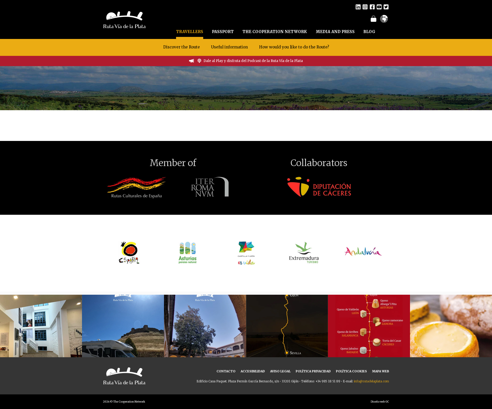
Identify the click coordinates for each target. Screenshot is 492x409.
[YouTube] (379, 7)
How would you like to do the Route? (294, 47)
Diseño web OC (380, 401)
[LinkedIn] (358, 7)
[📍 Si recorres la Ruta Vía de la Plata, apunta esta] (451, 336)
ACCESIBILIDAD (253, 371)
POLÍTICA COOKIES (351, 371)
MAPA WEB (380, 371)
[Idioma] (384, 20)
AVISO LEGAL (280, 371)
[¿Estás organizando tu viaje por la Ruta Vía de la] (41, 336)
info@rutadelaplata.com (371, 381)
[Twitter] (386, 7)
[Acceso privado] (373, 18)
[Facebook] (372, 7)
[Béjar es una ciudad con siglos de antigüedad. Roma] (205, 336)
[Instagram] (365, 7)
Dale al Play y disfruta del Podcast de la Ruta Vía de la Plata (253, 61)
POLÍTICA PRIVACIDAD (313, 371)
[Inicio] (124, 19)
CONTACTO (226, 371)
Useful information (229, 47)
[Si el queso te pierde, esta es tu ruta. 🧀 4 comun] (369, 336)
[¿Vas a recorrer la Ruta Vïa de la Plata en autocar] (123, 336)
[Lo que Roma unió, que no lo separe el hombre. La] (287, 336)
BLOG (369, 31)
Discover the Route (181, 47)
